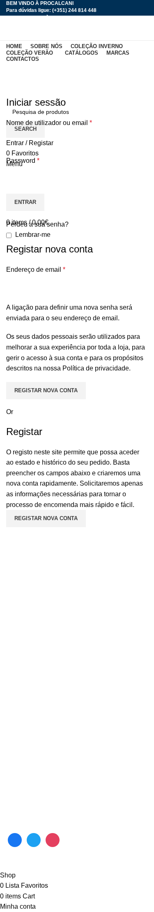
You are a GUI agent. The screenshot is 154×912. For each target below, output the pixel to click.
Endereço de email (35, 269)
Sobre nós (21, 674)
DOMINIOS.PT (80, 864)
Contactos (21, 736)
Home (13, 90)
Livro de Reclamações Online (49, 809)
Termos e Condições (36, 778)
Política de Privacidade (40, 793)
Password (22, 160)
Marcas (17, 721)
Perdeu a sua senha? (37, 224)
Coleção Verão (28, 705)
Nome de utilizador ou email (49, 122)
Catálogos (21, 762)
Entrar (25, 202)
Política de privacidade (95, 368)
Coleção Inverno (30, 690)
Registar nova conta (46, 390)
